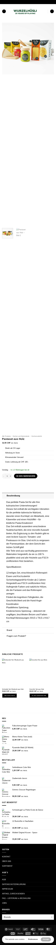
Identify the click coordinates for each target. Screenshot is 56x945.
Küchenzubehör (37, 436)
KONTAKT (6, 857)
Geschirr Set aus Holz (36, 689)
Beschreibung (13, 496)
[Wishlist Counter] (45, 11)
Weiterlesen (9, 695)
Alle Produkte (6, 436)
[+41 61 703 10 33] (31, 2)
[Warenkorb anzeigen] (52, 11)
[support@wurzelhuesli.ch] (23, 2)
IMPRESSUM (7, 889)
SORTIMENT (7, 866)
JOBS (4, 903)
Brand (9, 630)
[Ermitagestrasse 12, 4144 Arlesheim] (18, 2)
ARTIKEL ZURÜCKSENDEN (13, 894)
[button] (4, 11)
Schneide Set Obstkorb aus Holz (13, 689)
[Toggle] (4, 495)
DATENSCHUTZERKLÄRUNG (14, 884)
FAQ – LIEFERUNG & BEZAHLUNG (16, 898)
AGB (4, 880)
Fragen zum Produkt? (16, 636)
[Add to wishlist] (50, 27)
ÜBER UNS (6, 861)
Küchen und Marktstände (21, 436)
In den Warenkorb (25, 476)
